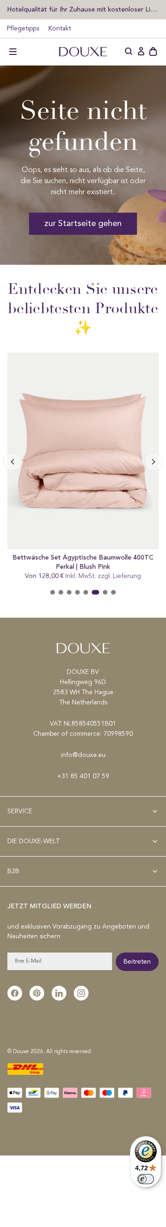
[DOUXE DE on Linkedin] (59, 993)
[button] (12, 51)
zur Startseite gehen (83, 224)
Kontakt (59, 28)
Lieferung (127, 576)
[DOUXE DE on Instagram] (81, 993)
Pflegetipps (23, 28)
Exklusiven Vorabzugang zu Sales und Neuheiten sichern (83, 9)
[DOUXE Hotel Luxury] (83, 51)
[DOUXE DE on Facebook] (14, 993)
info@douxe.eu (83, 755)
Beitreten (137, 962)
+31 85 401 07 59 (83, 776)
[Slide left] (153, 462)
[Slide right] (12, 462)
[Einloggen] (141, 51)
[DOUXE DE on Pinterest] (37, 993)
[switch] (145, 1179)
